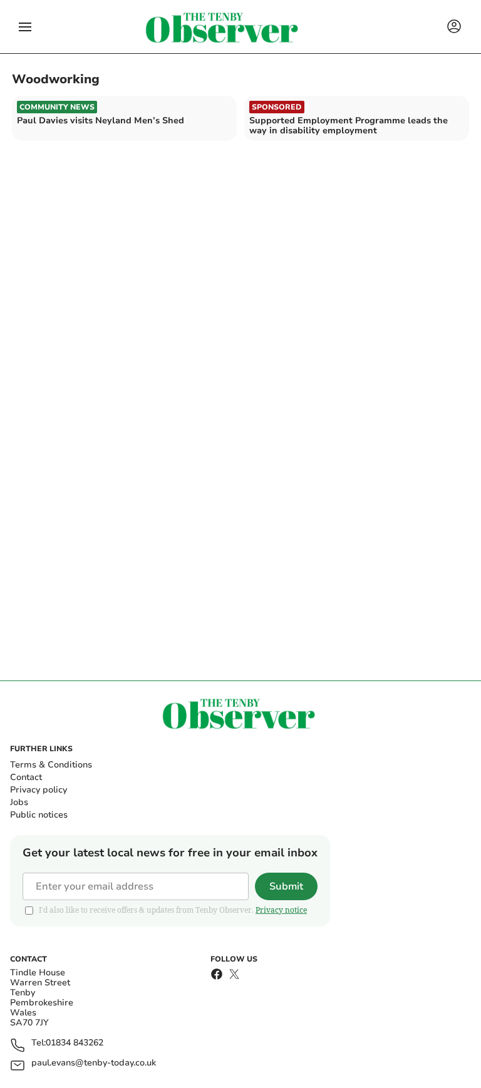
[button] (25, 27)
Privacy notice (281, 910)
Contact (26, 777)
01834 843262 (74, 1043)
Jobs (19, 802)
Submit (286, 886)
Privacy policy (38, 790)
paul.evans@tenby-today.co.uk (93, 1063)
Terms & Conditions (51, 765)
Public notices (39, 815)
